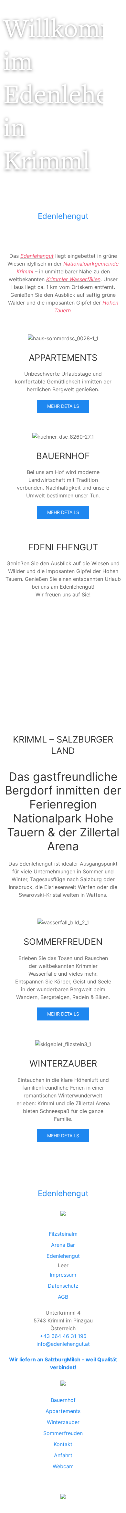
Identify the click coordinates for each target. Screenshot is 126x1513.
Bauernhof (63, 1400)
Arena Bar (63, 1245)
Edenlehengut (63, 216)
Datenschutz (63, 1285)
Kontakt (63, 1444)
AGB (63, 1297)
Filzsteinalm (63, 1234)
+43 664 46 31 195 (63, 1336)
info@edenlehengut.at (63, 1344)
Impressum (63, 1274)
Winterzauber (63, 1422)
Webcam (63, 1466)
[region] (51, 101)
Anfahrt (63, 1455)
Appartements (63, 1411)
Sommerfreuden (63, 1433)
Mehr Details (63, 406)
